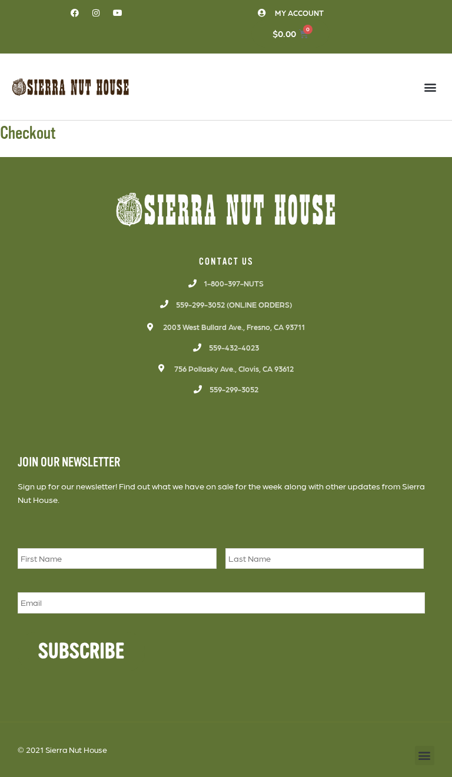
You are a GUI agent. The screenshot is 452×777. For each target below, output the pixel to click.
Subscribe (81, 651)
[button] (430, 86)
